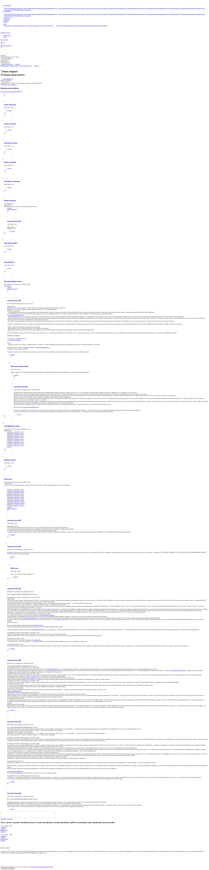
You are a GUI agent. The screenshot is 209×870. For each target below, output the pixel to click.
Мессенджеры (141, 8)
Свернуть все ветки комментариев (10, 91)
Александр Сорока (11, 143)
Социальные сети (9, 10)
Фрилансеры (7, 11)
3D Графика (129, 8)
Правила (3, 829)
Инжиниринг (122, 8)
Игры (203, 8)
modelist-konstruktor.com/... (30, 618)
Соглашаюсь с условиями (7, 868)
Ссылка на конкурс (7, 79)
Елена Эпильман (10, 104)
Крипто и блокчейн (181, 8)
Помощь (105, 25)
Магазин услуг (8, 17)
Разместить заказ (5, 32)
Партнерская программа (88, 25)
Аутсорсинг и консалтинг (85, 8)
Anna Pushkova (9, 262)
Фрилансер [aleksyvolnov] (13, 281)
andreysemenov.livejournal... (47, 615)
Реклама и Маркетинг (38, 8)
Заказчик (3, 55)
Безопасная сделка (76, 25)
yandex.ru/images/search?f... (14, 691)
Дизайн (29, 8)
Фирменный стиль (164, 8)
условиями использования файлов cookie (41, 867)
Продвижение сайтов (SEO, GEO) (17, 8)
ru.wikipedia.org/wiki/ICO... (38, 629)
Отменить (3, 819)
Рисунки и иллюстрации (100, 8)
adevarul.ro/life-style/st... (37, 625)
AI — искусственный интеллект (65, 8)
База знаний (99, 25)
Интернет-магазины (25, 10)
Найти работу (8, 5)
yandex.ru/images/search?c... (34, 640)
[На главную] (2, 2)
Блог (57, 25)
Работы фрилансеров (65, 25)
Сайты (6, 8)
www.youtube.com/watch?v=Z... (15, 315)
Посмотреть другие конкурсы (9, 84)
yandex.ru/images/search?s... (42, 347)
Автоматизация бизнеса (152, 8)
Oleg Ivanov (8, 479)
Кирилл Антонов (10, 162)
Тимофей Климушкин (12, 426)
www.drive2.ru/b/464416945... (15, 771)
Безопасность (4, 830)
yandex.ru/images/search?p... (29, 678)
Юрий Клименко (10, 200)
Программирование (50, 8)
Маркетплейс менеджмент (194, 8)
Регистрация (7, 35)
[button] (4, 7)
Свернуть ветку (11, 209)
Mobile (135, 8)
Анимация (172, 8)
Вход (5, 37)
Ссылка (9, 110)
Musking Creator (10, 460)
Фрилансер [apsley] (11, 243)
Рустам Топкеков (10, 124)
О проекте (3, 827)
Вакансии (6, 20)
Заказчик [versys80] (14, 221)
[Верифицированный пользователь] (18, 162)
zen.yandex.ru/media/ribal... (14, 340)
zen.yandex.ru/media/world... (31, 407)
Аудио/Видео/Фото (112, 8)
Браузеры (17, 10)
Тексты (76, 8)
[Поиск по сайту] (5, 30)
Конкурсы (7, 19)
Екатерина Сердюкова (12, 181)
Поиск (6, 22)
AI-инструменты (48, 25)
